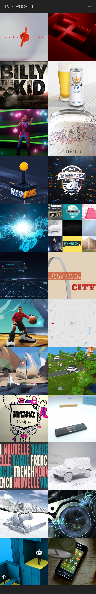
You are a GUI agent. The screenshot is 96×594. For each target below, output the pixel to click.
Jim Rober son (19, 6)
